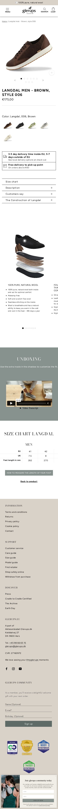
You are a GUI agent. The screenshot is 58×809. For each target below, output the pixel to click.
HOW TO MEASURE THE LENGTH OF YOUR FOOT (29, 473)
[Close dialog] (55, 776)
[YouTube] (20, 668)
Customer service (14, 548)
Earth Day (10, 608)
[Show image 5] (33, 78)
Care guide (10, 553)
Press (8, 594)
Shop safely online (14, 572)
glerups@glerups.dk (15, 646)
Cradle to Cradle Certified (18, 599)
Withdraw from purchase (17, 577)
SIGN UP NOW (38, 800)
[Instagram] (13, 668)
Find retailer (11, 567)
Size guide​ (10, 558)
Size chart (12, 181)
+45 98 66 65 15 (18, 643)
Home (4, 21)
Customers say (14, 193)
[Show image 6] (36, 78)
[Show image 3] (27, 78)
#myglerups (32, 660)
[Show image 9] (32, 82)
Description (13, 187)
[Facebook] (6, 668)
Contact (9, 531)
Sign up (29, 723)
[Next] (43, 80)
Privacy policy (12, 521)
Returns (9, 517)
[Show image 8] (29, 82)
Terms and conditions (16, 512)
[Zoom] (51, 72)
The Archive (11, 603)
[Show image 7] (26, 82)
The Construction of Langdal (23, 200)
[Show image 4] (30, 78)
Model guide (11, 562)
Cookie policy (12, 526)
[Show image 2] (24, 78)
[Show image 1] (21, 78)
